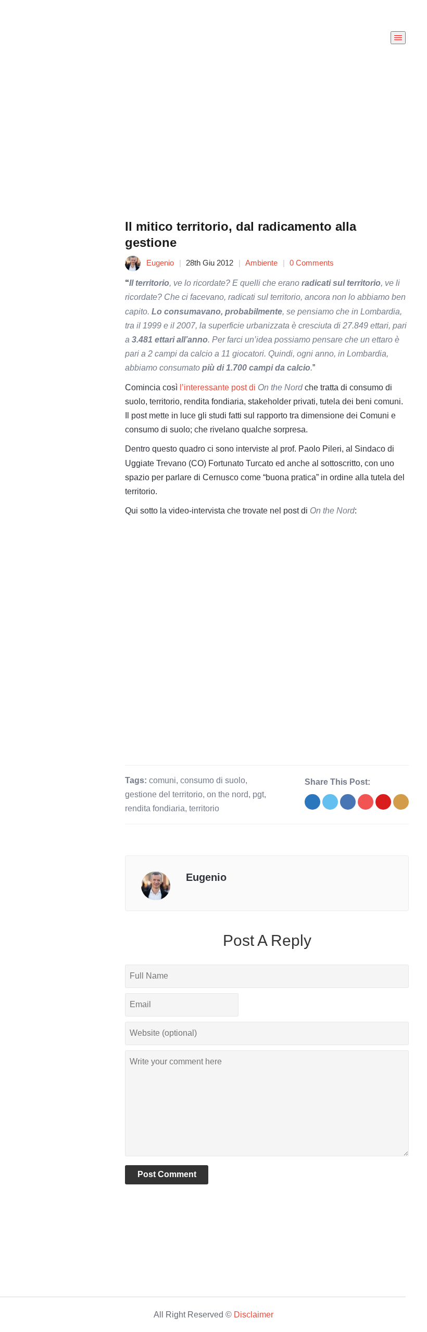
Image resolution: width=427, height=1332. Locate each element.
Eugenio (160, 262)
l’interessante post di (241, 387)
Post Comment (166, 1174)
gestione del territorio (164, 794)
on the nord (227, 794)
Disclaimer (253, 1314)
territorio (204, 808)
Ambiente (261, 262)
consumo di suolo (212, 780)
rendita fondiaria (155, 808)
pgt (258, 794)
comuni (162, 780)
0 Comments (312, 262)
